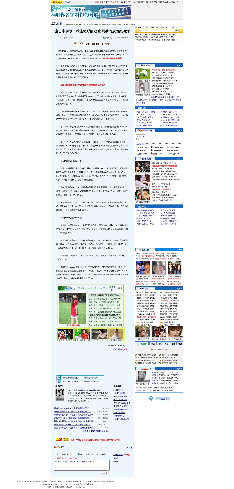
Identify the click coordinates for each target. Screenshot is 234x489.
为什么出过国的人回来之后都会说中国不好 (158, 388)
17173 (178, 2)
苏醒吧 (138, 151)
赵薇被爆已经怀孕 (142, 279)
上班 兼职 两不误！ (143, 218)
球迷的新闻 (118, 390)
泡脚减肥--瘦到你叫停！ (169, 221)
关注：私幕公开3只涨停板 (146, 112)
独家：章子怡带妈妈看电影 (169, 292)
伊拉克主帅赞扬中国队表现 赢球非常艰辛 (71, 418)
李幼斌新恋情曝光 (174, 279)
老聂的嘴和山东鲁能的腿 (167, 83)
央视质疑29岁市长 (141, 34)
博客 (147, 2)
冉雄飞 (154, 83)
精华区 (115, 458)
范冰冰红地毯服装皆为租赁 (146, 301)
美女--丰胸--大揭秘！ (144, 115)
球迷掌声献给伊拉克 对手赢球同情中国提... (72, 408)
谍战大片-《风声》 (143, 174)
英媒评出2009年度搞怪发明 (169, 375)
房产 (125, 2)
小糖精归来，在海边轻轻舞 (168, 383)
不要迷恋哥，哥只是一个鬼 (168, 372)
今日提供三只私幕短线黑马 (170, 115)
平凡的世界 (165, 256)
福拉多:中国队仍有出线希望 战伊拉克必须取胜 (73, 421)
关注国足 (111, 24)
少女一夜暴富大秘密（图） (170, 120)
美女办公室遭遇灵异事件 (145, 311)
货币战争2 (173, 256)
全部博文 (112, 481)
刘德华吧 (155, 151)
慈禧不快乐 (161, 40)
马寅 (154, 86)
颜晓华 (154, 81)
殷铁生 (156, 100)
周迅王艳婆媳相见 (158, 281)
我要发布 (128, 447)
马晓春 (154, 94)
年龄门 (142, 103)
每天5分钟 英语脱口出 (169, 123)
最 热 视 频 (146, 159)
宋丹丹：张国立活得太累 (161, 184)
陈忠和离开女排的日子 (164, 86)
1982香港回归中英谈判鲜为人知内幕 (165, 179)
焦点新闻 (155, 372)
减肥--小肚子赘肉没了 (169, 210)
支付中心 (37, 481)
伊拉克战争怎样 (120, 400)
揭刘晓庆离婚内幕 (158, 279)
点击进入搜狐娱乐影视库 (168, 317)
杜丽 (177, 97)
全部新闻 (105, 481)
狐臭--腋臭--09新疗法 (168, 224)
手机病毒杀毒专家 (147, 259)
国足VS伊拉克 (122, 24)
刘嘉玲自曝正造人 (158, 284)
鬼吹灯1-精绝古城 (147, 256)
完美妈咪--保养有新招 (169, 112)
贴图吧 (138, 154)
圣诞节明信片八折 (142, 284)
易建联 (172, 97)
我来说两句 (107, 38)
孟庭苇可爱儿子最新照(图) (169, 314)
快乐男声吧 (171, 147)
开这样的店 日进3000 (144, 216)
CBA (138, 100)
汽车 (121, 2)
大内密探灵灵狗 (158, 171)
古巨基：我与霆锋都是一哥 (162, 200)
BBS (155, 2)
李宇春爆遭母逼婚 (142, 281)
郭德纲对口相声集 (147, 253)
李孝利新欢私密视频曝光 (168, 311)
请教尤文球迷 (119, 416)
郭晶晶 (142, 100)
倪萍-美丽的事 (170, 171)
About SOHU (87, 481)
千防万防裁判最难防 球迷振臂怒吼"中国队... (72, 424)
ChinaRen (166, 2)
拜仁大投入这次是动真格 (165, 73)
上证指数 (139, 147)
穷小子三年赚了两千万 (145, 117)
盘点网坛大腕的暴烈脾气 (145, 309)
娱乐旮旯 (155, 378)
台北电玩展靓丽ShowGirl (145, 320)
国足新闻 (132, 24)
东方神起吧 (171, 151)
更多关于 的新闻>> (96, 431)
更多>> (179, 66)
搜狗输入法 (29, 481)
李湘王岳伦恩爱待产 (159, 192)
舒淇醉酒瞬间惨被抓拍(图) (169, 303)
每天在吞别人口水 (142, 384)
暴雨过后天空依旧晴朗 (165, 390)
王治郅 (147, 100)
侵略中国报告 (170, 40)
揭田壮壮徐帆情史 (142, 276)
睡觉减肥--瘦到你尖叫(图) (146, 213)
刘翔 (152, 100)
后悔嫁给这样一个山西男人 (168, 380)
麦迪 (170, 100)
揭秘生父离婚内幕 (174, 276)
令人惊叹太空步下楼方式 (171, 325)
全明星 (165, 100)
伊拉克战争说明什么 (122, 396)
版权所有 (89, 484)
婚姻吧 (154, 154)
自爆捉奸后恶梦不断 (142, 202)
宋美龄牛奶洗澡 (141, 40)
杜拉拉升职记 (159, 253)
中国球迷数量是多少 (122, 409)
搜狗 (173, 2)
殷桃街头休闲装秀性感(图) (145, 298)
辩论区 (115, 461)
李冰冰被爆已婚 (158, 276)
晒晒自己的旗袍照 (149, 390)
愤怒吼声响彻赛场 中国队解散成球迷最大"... (72, 411)
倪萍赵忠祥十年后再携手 (168, 298)
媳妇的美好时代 (168, 169)
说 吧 (149, 130)
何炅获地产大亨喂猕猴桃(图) (146, 292)
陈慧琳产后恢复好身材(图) (145, 295)
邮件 (142, 2)
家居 (129, 2)
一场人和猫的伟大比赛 (164, 91)
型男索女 (155, 383)
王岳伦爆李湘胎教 (145, 325)
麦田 (160, 169)
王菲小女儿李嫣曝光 (159, 339)
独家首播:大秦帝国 (159, 163)
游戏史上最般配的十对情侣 (169, 320)
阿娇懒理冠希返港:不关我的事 (163, 198)
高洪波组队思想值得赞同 (167, 78)
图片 (167, 28)
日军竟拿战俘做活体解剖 (145, 306)
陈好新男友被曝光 (174, 284)
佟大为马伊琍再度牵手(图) (169, 295)
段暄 (154, 73)
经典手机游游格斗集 (162, 259)
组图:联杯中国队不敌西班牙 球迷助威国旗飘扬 (73, 428)
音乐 (162, 28)
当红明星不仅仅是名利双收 (168, 378)
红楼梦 (175, 253)
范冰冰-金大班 (171, 163)
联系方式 (69, 481)
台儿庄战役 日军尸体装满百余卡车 (164, 174)
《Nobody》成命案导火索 (145, 314)
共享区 (138, 259)
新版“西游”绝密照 (143, 339)
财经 (114, 2)
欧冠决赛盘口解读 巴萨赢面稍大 (164, 70)
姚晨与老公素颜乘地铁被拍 (146, 303)
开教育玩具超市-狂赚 (144, 123)
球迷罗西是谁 (119, 413)
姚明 (164, 97)
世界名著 (158, 256)
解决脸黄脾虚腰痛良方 (169, 218)
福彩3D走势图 (175, 259)
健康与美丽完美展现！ (145, 221)
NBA (161, 97)
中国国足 (90, 24)
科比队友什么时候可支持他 (167, 81)
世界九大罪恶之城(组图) (168, 309)
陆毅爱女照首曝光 (174, 281)
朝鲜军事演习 (162, 34)
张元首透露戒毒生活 (169, 322)
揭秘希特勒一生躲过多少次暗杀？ (164, 177)
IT (117, 2)
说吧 (160, 2)
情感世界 (155, 380)
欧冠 (177, 100)
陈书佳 (154, 89)
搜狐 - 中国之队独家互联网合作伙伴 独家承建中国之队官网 (95, 440)
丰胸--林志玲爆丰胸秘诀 (145, 210)
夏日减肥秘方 (160, 37)
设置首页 (20, 481)
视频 (138, 2)
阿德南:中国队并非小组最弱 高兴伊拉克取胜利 (73, 415)
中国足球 (82, 24)
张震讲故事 (169, 253)
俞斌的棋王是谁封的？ (166, 94)
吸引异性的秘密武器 (168, 213)
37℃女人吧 (171, 154)
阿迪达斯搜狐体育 (70, 24)
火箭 (168, 97)
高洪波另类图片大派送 (164, 75)
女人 (134, 2)
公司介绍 (97, 481)
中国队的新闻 (119, 393)
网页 (152, 28)
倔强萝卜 (155, 169)
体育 (101, 2)
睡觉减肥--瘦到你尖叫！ (145, 125)
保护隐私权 (77, 481)
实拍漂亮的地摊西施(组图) (169, 306)
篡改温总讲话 (150, 37)
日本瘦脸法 (170, 37)
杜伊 (137, 139)
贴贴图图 (155, 375)
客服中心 (61, 481)
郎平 (161, 100)
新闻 (97, 2)
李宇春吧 (155, 147)
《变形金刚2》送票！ (147, 322)
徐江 (154, 75)
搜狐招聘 (45, 481)
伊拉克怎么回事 (120, 406)
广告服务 (53, 481)
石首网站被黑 (140, 37)
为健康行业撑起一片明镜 (146, 224)
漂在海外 (139, 388)
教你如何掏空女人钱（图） (170, 117)
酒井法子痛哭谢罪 (175, 339)
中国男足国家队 (101, 24)
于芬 (173, 100)
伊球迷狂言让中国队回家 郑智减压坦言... (85, 390)
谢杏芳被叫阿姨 (163, 89)
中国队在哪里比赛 (121, 419)
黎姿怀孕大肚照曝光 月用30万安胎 (164, 195)
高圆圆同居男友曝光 (142, 95)
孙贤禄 (154, 78)
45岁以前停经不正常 (168, 216)
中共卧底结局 (152, 40)
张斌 (154, 91)
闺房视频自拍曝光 (142, 188)
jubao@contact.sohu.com (75, 487)
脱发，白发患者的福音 (169, 125)
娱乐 (107, 2)
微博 (151, 2)
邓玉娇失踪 (153, 34)
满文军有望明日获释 (159, 187)
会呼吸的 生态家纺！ (144, 120)
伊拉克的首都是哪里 (122, 403)
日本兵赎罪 (172, 34)
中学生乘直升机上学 (142, 81)
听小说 (138, 256)
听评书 (138, 253)
